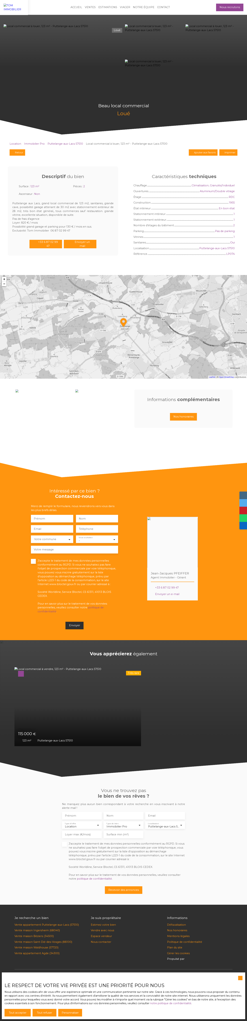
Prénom (39, 518)
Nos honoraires (177, 930)
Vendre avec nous (102, 930)
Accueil (76, 7)
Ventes (90, 7)
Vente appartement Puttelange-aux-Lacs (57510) (46, 924)
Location (15, 143)
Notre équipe (143, 7)
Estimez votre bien (103, 924)
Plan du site (174, 947)
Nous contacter (101, 942)
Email (37, 529)
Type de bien (112, 823)
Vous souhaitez (85, 538)
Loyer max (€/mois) (78, 834)
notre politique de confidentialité (170, 1003)
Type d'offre (70, 823)
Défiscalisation (176, 924)
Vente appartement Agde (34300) (36, 953)
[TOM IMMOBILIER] (14, 7)
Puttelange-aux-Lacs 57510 (65, 143)
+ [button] (4, 279)
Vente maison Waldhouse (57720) (36, 947)
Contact (163, 7)
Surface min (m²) (118, 834)
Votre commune (45, 539)
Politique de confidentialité (184, 942)
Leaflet (212, 377)
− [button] (4, 284)
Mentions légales (178, 936)
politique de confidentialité (94, 878)
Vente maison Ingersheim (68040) (37, 930)
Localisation (153, 823)
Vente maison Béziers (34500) (34, 936)
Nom (82, 518)
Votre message (44, 549)
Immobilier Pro (34, 143)
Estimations (107, 7)
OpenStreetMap (226, 377)
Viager (125, 7)
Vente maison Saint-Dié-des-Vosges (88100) (43, 942)
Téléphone (86, 529)
